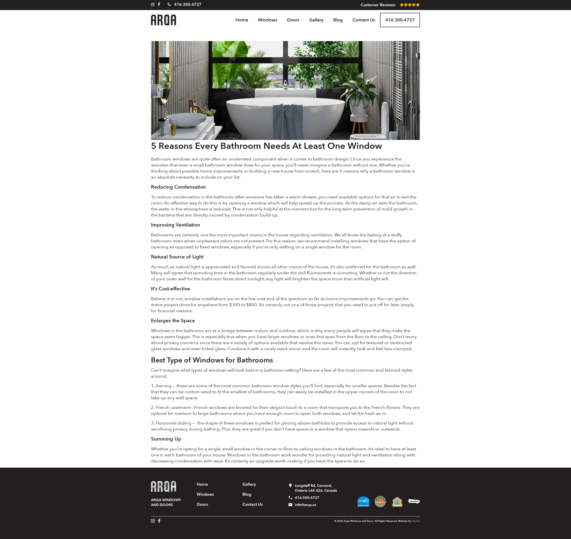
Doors (293, 20)
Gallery (316, 20)
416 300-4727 (400, 20)
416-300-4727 (187, 4)
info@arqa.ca (305, 504)
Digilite (416, 521)
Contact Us (364, 20)
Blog (338, 20)
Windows (267, 20)
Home (242, 20)
